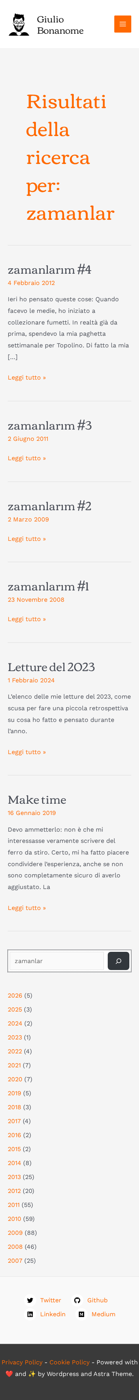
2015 (14, 1149)
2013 (14, 1177)
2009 (15, 1232)
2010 (14, 1218)
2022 (15, 1051)
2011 (14, 1204)
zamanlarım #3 (50, 424)
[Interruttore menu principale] (122, 24)
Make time (37, 798)
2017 (14, 1121)
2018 (14, 1107)
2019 (14, 1093)
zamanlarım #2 (50, 505)
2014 (14, 1163)
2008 (15, 1246)
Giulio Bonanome (60, 24)
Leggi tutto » (27, 378)
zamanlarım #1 (48, 585)
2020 (15, 1079)
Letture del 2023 (51, 666)
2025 (15, 1009)
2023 (15, 1037)
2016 (14, 1135)
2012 (14, 1191)
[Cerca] (118, 961)
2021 (14, 1065)
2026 (15, 995)
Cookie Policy (69, 1362)
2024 (15, 1023)
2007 (15, 1260)
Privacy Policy (22, 1362)
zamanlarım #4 (49, 268)
